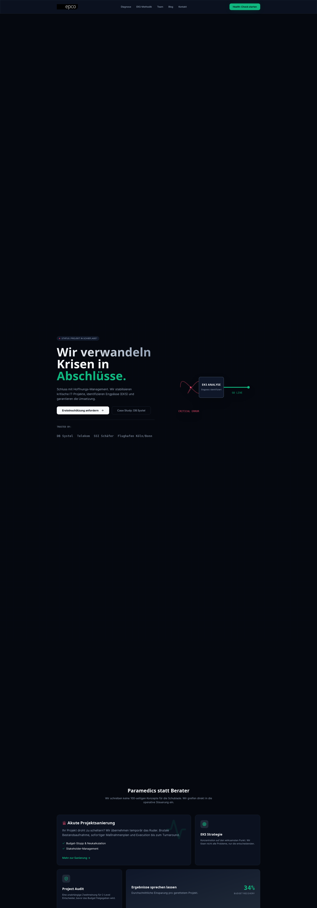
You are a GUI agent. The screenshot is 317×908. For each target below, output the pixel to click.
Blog (170, 6)
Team (160, 6)
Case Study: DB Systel (131, 410)
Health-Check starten (245, 6)
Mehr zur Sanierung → (76, 857)
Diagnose (126, 6)
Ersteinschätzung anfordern (80, 410)
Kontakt (182, 6)
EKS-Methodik (144, 6)
